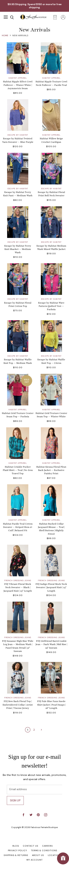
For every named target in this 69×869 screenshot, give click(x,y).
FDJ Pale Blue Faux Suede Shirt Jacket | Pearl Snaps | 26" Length (51, 705)
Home (5, 35)
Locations (54, 855)
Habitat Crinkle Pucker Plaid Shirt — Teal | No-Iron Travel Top (18, 470)
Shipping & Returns (16, 855)
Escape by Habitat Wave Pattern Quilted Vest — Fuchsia (51, 306)
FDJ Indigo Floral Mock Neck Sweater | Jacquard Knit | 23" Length (51, 587)
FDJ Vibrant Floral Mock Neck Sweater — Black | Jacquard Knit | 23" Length (17, 587)
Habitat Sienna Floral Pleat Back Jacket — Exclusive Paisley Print (51, 470)
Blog (16, 846)
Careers (47, 846)
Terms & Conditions (44, 850)
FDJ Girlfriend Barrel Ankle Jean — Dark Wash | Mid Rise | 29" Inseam (51, 644)
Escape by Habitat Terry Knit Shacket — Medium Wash (17, 249)
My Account (34, 860)
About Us (38, 855)
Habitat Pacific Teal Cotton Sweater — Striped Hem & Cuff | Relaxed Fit (18, 527)
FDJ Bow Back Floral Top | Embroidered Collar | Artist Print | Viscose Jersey (18, 705)
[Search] (9, 17)
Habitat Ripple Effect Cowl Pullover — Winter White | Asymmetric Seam (17, 85)
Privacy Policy (17, 850)
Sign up (15, 800)
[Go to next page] (41, 729)
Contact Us (30, 846)
